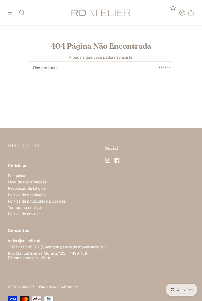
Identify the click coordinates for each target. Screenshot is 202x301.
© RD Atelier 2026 (21, 287)
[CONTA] (182, 13)
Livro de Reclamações (27, 182)
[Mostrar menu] (12, 13)
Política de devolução (27, 195)
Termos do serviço (24, 207)
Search (165, 67)
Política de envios (23, 214)
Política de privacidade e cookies (37, 201)
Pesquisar (17, 175)
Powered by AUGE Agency (58, 287)
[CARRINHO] (191, 13)
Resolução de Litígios (27, 188)
